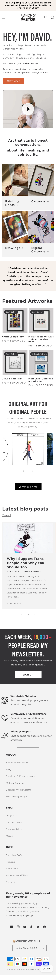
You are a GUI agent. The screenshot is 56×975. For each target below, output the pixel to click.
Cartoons (38, 201)
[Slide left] (21, 614)
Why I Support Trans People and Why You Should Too (25, 563)
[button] (3, 17)
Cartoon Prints (14, 822)
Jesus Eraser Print (12, 378)
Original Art (12, 815)
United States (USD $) (26, 948)
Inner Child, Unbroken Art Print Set (40, 379)
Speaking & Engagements (20, 776)
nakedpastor (19, 969)
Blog (8, 769)
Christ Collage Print (13, 336)
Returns (10, 862)
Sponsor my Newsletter (19, 789)
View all (6, 515)
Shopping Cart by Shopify (37, 969)
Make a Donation (15, 783)
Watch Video (13, 81)
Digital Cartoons (38, 249)
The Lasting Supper (17, 796)
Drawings (12, 248)
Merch (9, 836)
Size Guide (12, 868)
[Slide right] (34, 614)
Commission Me (28, 486)
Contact (10, 882)
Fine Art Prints (14, 829)
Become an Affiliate (17, 875)
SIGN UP (28, 674)
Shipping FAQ (14, 855)
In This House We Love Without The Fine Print (41, 339)
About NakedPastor (17, 762)
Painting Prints (12, 203)
